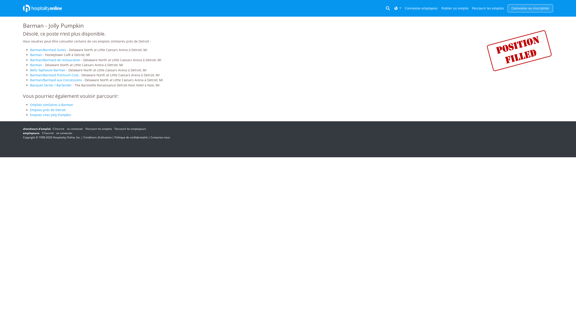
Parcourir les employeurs (130, 129)
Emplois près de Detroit (48, 110)
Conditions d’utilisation (97, 137)
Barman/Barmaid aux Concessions (56, 80)
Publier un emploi (454, 8)
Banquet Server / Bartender (51, 85)
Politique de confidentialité (131, 137)
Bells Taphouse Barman (47, 70)
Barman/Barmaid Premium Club (54, 75)
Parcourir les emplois (488, 8)
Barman (36, 55)
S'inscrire (58, 129)
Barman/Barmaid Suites (48, 50)
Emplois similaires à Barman (51, 105)
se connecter (75, 129)
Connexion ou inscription (530, 8)
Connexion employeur (421, 8)
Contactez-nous (160, 137)
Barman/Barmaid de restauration (55, 60)
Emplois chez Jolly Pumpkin (50, 115)
